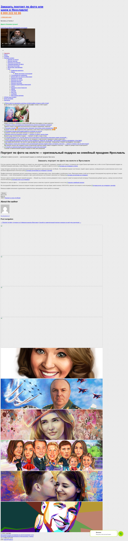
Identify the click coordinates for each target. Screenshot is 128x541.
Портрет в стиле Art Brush (12, 198)
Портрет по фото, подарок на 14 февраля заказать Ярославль (19, 222)
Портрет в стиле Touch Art (19, 87)
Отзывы (6, 56)
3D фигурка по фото (10, 97)
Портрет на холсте (13, 59)
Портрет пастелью (16, 83)
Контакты (7, 100)
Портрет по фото (9, 58)
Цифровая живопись (17, 70)
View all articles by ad (5, 215)
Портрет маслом (12, 61)
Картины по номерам (14, 62)
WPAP (13, 89)
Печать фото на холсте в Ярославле (21, 76)
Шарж (13, 72)
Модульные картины (17, 95)
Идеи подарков (8, 98)
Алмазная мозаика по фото (16, 64)
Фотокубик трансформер (15, 67)
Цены (6, 55)
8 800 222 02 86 (11, 13)
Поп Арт (13, 92)
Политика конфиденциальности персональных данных (17, 536)
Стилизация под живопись (19, 75)
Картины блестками (14, 65)
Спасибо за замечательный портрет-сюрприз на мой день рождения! (60, 222)
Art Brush (14, 94)
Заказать (3, 193)
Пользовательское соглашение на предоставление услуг (17, 535)
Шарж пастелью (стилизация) (23, 73)
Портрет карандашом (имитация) (21, 84)
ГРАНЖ (13, 91)
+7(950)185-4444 (6, 17)
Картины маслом (16, 81)
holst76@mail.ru (8, 539)
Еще (9, 69)
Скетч (13, 86)
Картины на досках (17, 80)
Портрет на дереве (16, 78)
